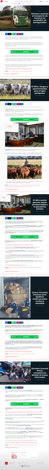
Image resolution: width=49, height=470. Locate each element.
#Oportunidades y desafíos (18, 186)
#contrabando (19, 353)
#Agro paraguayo (11, 186)
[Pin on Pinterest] (18, 34)
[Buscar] (47, 1)
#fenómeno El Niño (39, 267)
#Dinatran (30, 71)
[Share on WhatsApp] (12, 34)
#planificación (7, 268)
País (39, 366)
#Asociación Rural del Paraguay (30, 267)
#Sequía (21, 71)
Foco (39, 84)
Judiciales (39, 290)
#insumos (23, 353)
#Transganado (13, 71)
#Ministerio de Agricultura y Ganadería (17, 267)
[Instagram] (41, 463)
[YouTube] (43, 463)
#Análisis (6, 186)
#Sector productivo (28, 186)
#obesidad (32, 353)
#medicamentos (27, 353)
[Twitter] (39, 463)
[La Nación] (4, 1)
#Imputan (10, 353)
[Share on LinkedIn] (21, 34)
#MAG (10, 267)
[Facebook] (37, 463)
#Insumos (17, 71)
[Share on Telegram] (15, 34)
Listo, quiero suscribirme (33, 457)
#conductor (14, 353)
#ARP (9, 71)
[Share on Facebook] (6, 34)
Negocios (40, 11)
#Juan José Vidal (25, 71)
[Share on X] (9, 34)
